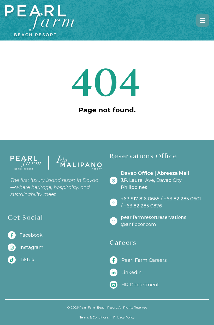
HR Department (140, 285)
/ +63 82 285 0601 (181, 199)
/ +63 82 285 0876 (141, 206)
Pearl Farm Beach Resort (98, 307)
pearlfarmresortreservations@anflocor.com (153, 220)
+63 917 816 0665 (140, 199)
